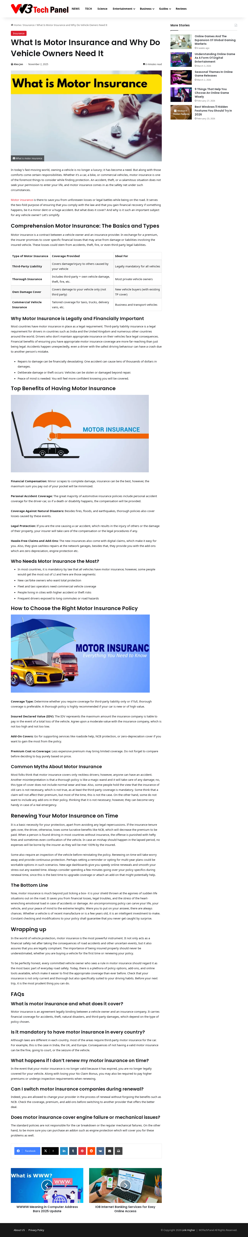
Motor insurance (22, 200)
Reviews (181, 8)
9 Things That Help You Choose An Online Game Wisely (212, 93)
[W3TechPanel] (39, 9)
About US (19, 1230)
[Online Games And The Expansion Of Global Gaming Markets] (181, 41)
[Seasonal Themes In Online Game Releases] (181, 77)
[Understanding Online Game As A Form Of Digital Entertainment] (181, 59)
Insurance (28, 25)
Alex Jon (18, 64)
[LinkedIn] (64, 1151)
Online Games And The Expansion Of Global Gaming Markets (215, 40)
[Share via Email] (109, 1151)
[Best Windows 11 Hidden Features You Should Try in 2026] (181, 112)
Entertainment (122, 8)
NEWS (76, 8)
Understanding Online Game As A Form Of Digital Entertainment (215, 58)
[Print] (118, 1151)
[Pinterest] (82, 1151)
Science (102, 8)
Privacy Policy (36, 1230)
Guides (163, 8)
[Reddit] (91, 1151)
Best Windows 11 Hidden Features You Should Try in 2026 (213, 110)
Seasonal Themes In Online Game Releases (214, 74)
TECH (88, 8)
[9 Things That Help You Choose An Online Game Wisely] (181, 94)
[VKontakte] (100, 1151)
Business (146, 8)
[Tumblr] (73, 1151)
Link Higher (188, 1230)
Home (17, 25)
